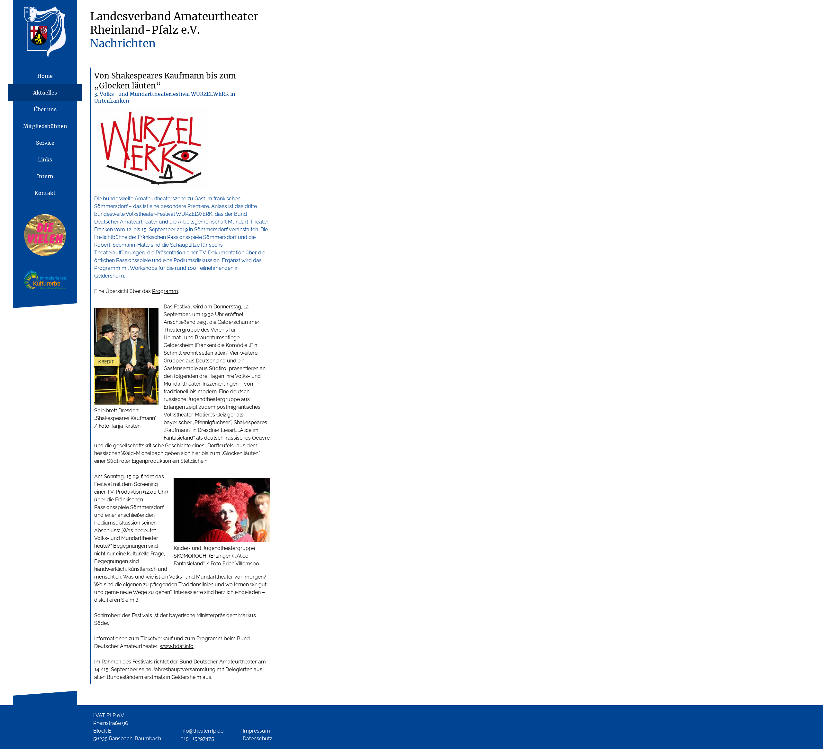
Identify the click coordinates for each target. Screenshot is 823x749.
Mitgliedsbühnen (45, 126)
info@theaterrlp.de (201, 731)
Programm (165, 291)
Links (45, 159)
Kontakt (45, 193)
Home (45, 76)
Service (45, 143)
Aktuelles (45, 92)
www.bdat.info (177, 646)
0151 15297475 (197, 738)
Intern (45, 176)
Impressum (256, 731)
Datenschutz (257, 738)
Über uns (45, 109)
